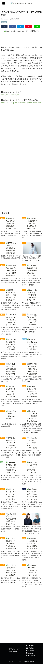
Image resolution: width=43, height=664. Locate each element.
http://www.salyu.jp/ (10, 95)
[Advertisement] (21, 38)
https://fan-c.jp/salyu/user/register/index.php (21, 103)
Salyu (4, 22)
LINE (37, 26)
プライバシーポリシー (15, 649)
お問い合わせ (13, 652)
